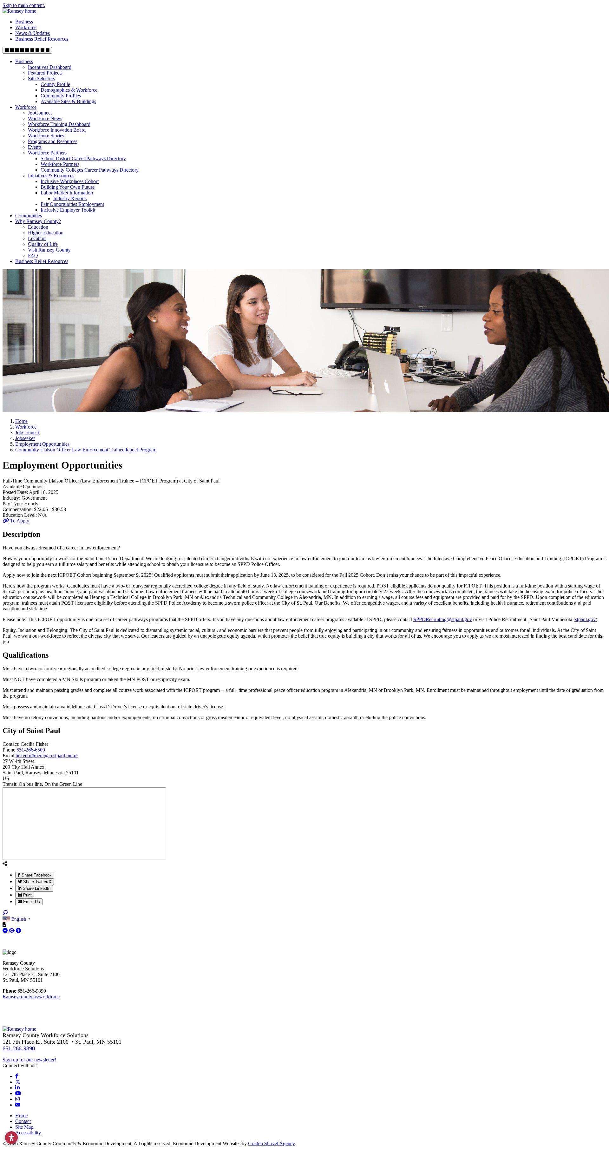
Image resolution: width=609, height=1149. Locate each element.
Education (38, 227)
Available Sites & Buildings (68, 101)
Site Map (24, 1127)
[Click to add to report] (6, 930)
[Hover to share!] (5, 863)
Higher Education (45, 232)
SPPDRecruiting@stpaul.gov (442, 619)
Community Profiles (61, 95)
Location (37, 238)
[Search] (5, 913)
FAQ (33, 255)
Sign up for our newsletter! (29, 1059)
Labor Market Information (67, 192)
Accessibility (28, 1132)
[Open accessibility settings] (11, 1137)
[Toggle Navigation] (27, 50)
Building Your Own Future (68, 187)
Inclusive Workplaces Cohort (70, 181)
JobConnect (40, 112)
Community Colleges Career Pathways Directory (90, 170)
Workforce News (45, 118)
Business (24, 21)
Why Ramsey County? (38, 221)
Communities (28, 215)
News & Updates (32, 33)
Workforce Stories (46, 135)
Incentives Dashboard (49, 67)
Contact (23, 1121)
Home (21, 1115)
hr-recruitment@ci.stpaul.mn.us (47, 755)
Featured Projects (45, 73)
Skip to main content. (24, 5)
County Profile (55, 84)
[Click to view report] (12, 930)
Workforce (25, 27)
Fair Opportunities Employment (72, 204)
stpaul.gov (585, 619)
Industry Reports (70, 198)
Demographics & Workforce (69, 90)
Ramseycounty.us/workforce (31, 996)
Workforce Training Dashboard (59, 124)
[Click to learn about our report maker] (18, 930)
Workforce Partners (47, 152)
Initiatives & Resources (51, 175)
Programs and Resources (52, 141)
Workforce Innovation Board (57, 130)
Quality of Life (43, 244)
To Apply (19, 520)
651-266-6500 (30, 749)
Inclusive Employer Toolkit (68, 210)
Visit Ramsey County (49, 250)
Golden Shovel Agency (271, 1143)
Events (35, 147)
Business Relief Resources (41, 39)
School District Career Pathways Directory (83, 158)
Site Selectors (41, 78)
